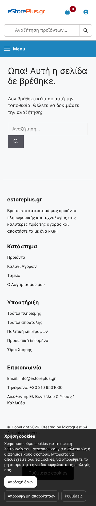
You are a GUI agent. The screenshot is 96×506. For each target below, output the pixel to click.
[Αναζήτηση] (16, 141)
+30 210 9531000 (45, 387)
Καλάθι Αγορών (22, 266)
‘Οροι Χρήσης (19, 349)
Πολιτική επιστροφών (27, 331)
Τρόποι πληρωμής (24, 313)
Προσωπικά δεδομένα (28, 340)
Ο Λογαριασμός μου (26, 284)
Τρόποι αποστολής (24, 322)
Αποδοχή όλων (20, 482)
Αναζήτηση (85, 30)
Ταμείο (13, 275)
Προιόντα (16, 257)
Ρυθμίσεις (74, 496)
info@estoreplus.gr (37, 378)
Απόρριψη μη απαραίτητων (31, 496)
